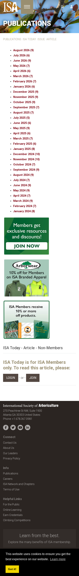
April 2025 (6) (21, 133)
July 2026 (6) (21, 55)
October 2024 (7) (24, 164)
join (32, 378)
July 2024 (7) (21, 180)
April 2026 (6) (21, 71)
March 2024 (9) (23, 201)
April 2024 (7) (21, 195)
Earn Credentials (13, 515)
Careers (7, 478)
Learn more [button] (58, 559)
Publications (10, 473)
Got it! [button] (12, 569)
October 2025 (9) (24, 102)
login (10, 378)
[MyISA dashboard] (71, 7)
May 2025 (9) (21, 128)
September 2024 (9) (26, 169)
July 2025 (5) (21, 117)
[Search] (62, 7)
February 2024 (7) (24, 206)
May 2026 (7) (21, 66)
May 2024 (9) (21, 190)
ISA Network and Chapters (19, 484)
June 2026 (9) (22, 60)
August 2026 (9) (23, 50)
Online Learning (12, 509)
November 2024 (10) (26, 159)
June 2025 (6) (22, 123)
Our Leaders (10, 453)
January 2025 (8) (24, 149)
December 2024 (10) (26, 154)
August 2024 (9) (23, 175)
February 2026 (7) (24, 81)
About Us (8, 447)
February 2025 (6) (24, 143)
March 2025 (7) (23, 138)
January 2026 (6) (24, 86)
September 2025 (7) (26, 107)
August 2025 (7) (23, 112)
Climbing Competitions (16, 520)
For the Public (11, 504)
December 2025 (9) (25, 91)
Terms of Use (11, 489)
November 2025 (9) (25, 97)
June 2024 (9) (22, 185)
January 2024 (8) (24, 211)
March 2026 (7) (23, 76)
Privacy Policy (11, 458)
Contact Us (9, 442)
